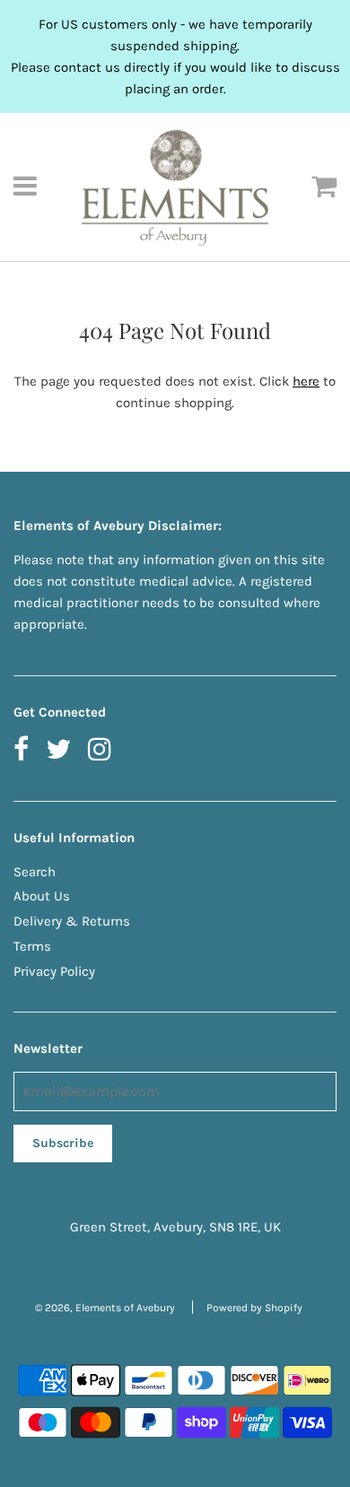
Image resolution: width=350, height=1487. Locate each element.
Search (34, 872)
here (306, 381)
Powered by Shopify (254, 1307)
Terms (32, 946)
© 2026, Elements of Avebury (105, 1307)
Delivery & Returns (71, 921)
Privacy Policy (54, 971)
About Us (41, 896)
